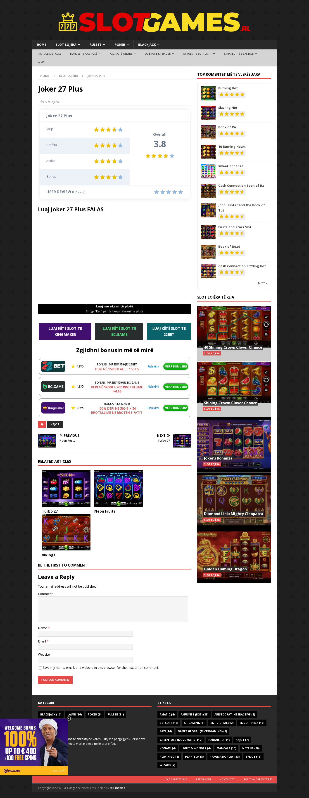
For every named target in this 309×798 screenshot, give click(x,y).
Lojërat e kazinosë (158, 53)
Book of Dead (229, 246)
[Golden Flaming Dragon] (234, 555)
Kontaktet (227, 779)
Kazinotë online (121, 53)
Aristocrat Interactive (234, 714)
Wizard (167, 765)
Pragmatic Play (225, 757)
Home (41, 44)
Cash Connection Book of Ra (241, 185)
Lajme (40, 62)
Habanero (219, 740)
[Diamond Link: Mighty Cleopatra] (234, 500)
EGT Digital (221, 723)
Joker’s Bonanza (218, 458)
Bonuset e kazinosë (83, 53)
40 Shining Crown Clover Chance (233, 347)
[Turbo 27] (66, 488)
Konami (168, 748)
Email (42, 641)
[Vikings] (66, 532)
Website (44, 654)
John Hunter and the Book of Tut (241, 207)
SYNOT (253, 757)
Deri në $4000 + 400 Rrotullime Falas (117, 389)
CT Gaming (194, 723)
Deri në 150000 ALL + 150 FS (117, 369)
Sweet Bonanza (230, 166)
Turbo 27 (50, 511)
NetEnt (250, 748)
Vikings (48, 554)
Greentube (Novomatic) (181, 740)
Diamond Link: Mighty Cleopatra (233, 513)
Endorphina (252, 723)
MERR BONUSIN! (176, 366)
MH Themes (117, 788)
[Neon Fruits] (118, 488)
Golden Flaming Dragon (225, 569)
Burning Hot (228, 88)
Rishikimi (153, 366)
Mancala (226, 748)
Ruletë (96, 44)
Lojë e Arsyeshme (175, 779)
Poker (120, 44)
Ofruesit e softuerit (197, 53)
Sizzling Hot (228, 107)
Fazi (166, 731)
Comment (45, 594)
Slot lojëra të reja (215, 297)
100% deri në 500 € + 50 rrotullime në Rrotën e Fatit (117, 410)
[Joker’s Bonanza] (234, 444)
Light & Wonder (196, 748)
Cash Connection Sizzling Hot (242, 266)
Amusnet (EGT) (194, 714)
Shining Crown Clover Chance (230, 402)
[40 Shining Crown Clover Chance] (234, 334)
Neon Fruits (104, 511)
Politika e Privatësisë (258, 779)
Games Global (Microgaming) (202, 731)
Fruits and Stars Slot (234, 227)
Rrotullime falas (49, 53)
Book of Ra (227, 127)
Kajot (55, 424)
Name (43, 628)
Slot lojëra (66, 44)
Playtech (194, 757)
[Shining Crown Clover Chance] (234, 389)
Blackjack (147, 44)
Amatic (167, 714)
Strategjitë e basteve (239, 53)
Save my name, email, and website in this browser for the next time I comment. (101, 667)
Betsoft (169, 723)
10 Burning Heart (232, 146)
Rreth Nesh (203, 779)
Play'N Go (169, 757)
